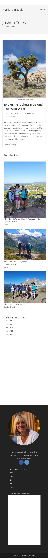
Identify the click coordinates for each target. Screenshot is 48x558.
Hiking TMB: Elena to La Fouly (14, 304)
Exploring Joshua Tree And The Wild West (23, 106)
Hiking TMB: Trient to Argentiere (15, 261)
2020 (11, 476)
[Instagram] (26, 462)
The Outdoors (29, 113)
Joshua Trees (10, 26)
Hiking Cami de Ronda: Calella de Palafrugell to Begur (23, 219)
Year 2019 (9, 321)
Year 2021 (9, 327)
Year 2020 (9, 324)
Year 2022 (9, 331)
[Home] (3, 26)
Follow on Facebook (20, 493)
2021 (11, 480)
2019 (11, 473)
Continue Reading (11, 145)
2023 (11, 487)
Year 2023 (9, 334)
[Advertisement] (24, 370)
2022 (11, 483)
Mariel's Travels (12, 10)
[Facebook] (21, 462)
